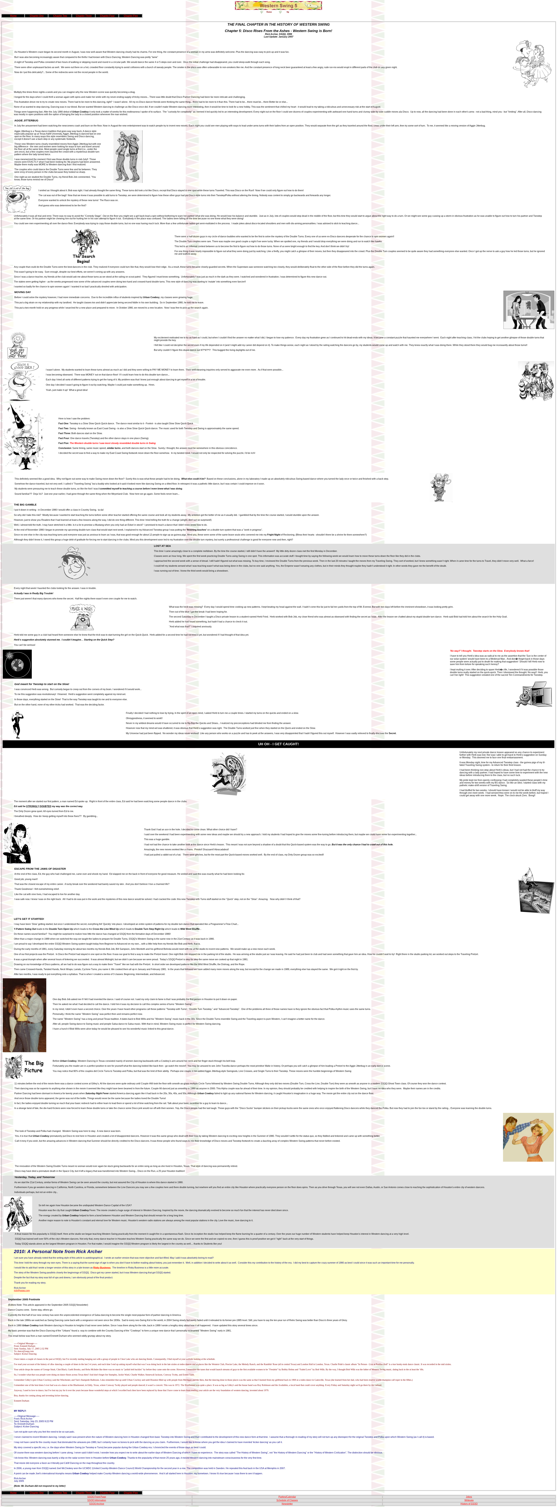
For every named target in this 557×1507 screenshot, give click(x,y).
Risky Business (102, 1267)
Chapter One (37, 15)
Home (13, 15)
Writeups (469, 1500)
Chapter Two (60, 15)
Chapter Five (131, 15)
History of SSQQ (469, 1504)
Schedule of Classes (287, 1500)
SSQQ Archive (96, 1504)
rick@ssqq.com (22, 1290)
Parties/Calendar (287, 1497)
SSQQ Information (96, 1500)
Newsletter (287, 1504)
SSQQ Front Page (96, 1497)
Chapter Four (107, 15)
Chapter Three (84, 15)
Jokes (469, 1497)
